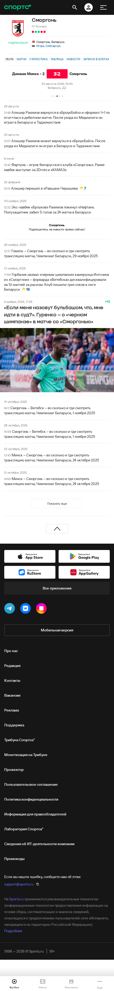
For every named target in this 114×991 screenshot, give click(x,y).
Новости (73, 59)
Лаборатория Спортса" (23, 829)
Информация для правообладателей (35, 814)
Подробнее (13, 930)
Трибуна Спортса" (19, 739)
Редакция (12, 665)
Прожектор (14, 769)
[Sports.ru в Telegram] (10, 609)
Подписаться (18, 43)
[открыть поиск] (74, 7)
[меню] (103, 7)
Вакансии (12, 695)
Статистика (38, 59)
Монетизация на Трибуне (25, 754)
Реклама (11, 710)
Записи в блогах (96, 59)
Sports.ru (16, 899)
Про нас (11, 650)
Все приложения (57, 588)
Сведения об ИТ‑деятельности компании (39, 843)
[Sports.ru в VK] (26, 609)
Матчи (22, 59)
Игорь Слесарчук (48, 46)
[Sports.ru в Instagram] (42, 609)
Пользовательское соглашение (31, 784)
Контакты (12, 680)
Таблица (57, 59)
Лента (9, 59)
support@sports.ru (18, 884)
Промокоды (14, 858)
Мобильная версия (57, 630)
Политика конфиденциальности (31, 799)
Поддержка (14, 725)
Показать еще (57, 503)
